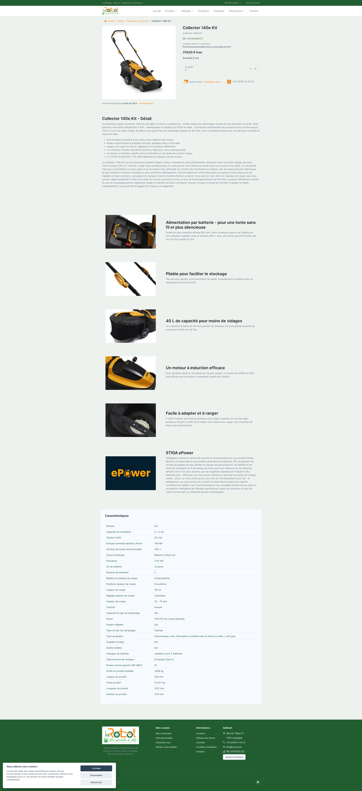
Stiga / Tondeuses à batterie (133, 21)
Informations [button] (235, 10)
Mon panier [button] (233, 2)
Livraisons (200, 733)
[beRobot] (120, 735)
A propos (200, 751)
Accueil (157, 10)
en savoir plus (146, 103)
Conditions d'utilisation (206, 747)
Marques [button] (186, 10)
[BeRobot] (110, 11)
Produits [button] (169, 10)
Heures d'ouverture (234, 757)
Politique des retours (205, 738)
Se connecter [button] (253, 2)
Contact (254, 10)
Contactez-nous (212, 82)
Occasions (203, 10)
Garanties (200, 742)
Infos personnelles (164, 738)
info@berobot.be (234, 747)
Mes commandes (164, 733)
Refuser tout (96, 782)
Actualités (219, 10)
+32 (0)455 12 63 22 (235, 742)
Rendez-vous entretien (166, 747)
